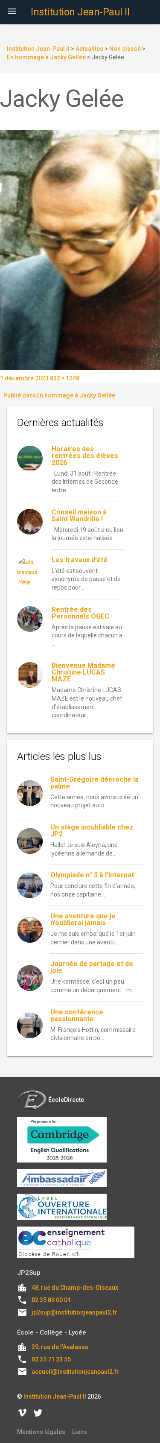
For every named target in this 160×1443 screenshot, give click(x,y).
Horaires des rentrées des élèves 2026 (85, 456)
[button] (12, 12)
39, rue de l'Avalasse (60, 1347)
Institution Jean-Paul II (54, 1396)
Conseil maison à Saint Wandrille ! (79, 515)
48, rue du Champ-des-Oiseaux (75, 1287)
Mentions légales (41, 1431)
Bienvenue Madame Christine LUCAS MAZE (83, 672)
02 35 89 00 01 (51, 1300)
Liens (79, 1431)
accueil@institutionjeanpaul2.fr (75, 1371)
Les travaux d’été (80, 560)
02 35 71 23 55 (51, 1359)
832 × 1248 (64, 378)
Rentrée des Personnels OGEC (80, 612)
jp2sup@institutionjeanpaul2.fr (74, 1312)
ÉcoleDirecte (66, 1099)
